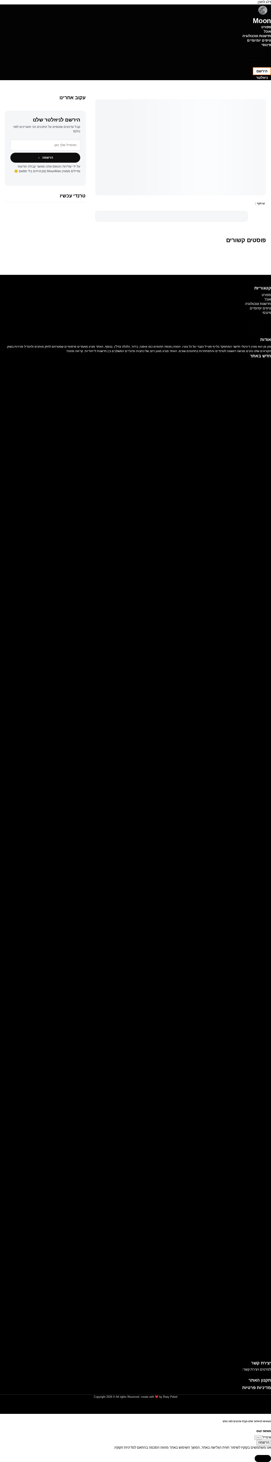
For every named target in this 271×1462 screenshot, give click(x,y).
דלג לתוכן (264, 2)
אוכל (267, 31)
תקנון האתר (260, 1380)
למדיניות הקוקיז (125, 1447)
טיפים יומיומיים (259, 40)
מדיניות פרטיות (256, 1387)
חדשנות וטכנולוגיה (256, 36)
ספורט (266, 27)
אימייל (266, 1437)
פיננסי (266, 45)
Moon (262, 21)
